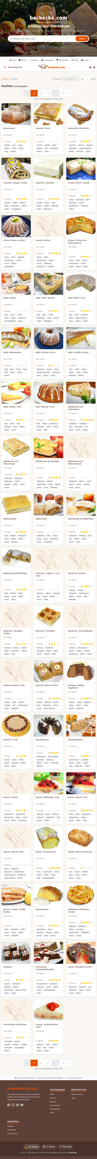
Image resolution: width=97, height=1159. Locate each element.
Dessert (23, 60)
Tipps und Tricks (77, 1094)
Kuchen (86, 60)
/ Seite (93, 79)
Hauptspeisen (63, 60)
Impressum (11, 1130)
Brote (14, 60)
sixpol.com (72, 1152)
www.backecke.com (22, 1088)
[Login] (94, 67)
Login (73, 1098)
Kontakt (10, 1126)
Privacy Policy (12, 1133)
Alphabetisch (70, 79)
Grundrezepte (48, 60)
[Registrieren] (90, 67)
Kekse (76, 60)
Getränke (35, 60)
